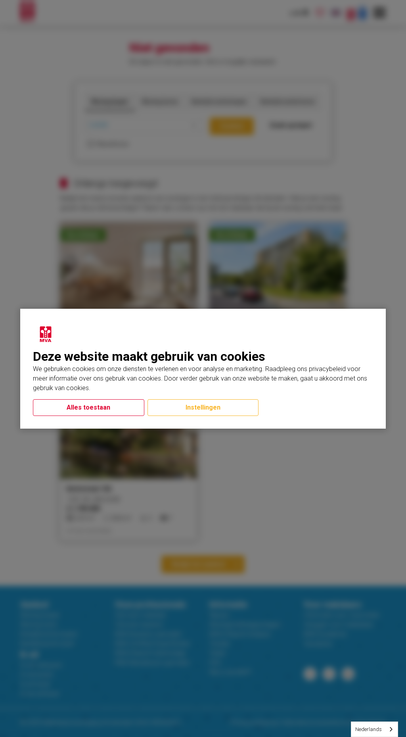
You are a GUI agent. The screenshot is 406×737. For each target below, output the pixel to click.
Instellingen (203, 407)
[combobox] (374, 729)
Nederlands (368, 729)
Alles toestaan (88, 407)
